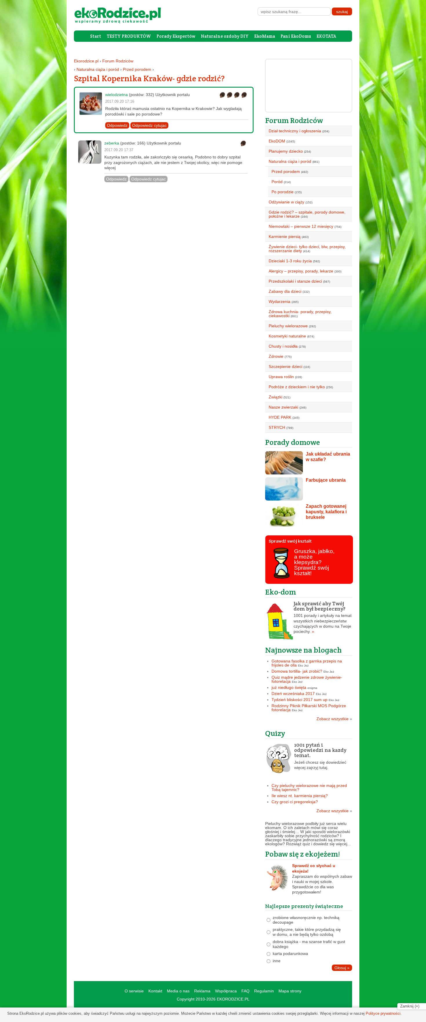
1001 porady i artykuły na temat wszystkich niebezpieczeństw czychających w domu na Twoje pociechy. (323, 617)
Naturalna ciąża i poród (98, 69)
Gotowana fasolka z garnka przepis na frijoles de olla (307, 663)
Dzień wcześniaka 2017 (293, 693)
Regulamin (264, 991)
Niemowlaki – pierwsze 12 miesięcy (301, 226)
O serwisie (134, 991)
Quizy (275, 733)
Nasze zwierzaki (283, 407)
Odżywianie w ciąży (286, 202)
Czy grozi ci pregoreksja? (295, 801)
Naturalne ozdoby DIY (225, 36)
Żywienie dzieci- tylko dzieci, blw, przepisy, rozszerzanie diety (307, 248)
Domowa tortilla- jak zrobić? (297, 671)
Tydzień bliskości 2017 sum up (299, 699)
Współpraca (226, 991)
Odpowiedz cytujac (149, 125)
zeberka (111, 143)
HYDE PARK (280, 417)
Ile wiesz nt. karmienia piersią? (300, 795)
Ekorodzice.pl (86, 61)
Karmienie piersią (285, 236)
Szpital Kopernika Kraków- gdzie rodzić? (149, 78)
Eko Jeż (303, 665)
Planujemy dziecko (286, 151)
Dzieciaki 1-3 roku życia (290, 261)
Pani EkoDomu (296, 36)
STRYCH (277, 427)
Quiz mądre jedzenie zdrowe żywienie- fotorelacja (307, 679)
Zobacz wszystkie (334, 719)
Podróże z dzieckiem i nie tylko (297, 386)
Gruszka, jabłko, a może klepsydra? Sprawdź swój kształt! (314, 562)
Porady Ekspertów (175, 36)
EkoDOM (277, 141)
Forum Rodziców (117, 61)
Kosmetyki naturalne (287, 336)
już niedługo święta (289, 687)
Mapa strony (289, 991)
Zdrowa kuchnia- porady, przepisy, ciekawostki (300, 313)
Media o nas (178, 991)
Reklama (202, 991)
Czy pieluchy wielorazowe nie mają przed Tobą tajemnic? (309, 787)
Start (95, 36)
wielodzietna (116, 94)
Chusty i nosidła (283, 346)
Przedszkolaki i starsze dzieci (295, 281)
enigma (312, 687)
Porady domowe (292, 442)
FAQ (245, 991)
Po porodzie (283, 191)
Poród (277, 181)
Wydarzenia (279, 301)
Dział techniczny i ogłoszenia (295, 131)
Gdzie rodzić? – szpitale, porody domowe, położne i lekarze (307, 214)
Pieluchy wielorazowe (288, 326)
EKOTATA (326, 36)
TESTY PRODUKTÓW (129, 36)
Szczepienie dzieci (285, 366)
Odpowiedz (117, 125)
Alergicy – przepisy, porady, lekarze (301, 271)
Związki (275, 397)
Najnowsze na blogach (303, 650)
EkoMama (264, 36)
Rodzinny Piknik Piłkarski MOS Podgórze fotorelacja (309, 707)
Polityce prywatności (383, 1013)
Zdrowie (276, 356)
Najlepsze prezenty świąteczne (304, 906)
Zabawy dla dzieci (285, 291)
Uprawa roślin (281, 376)
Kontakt (155, 991)
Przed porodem (137, 69)
